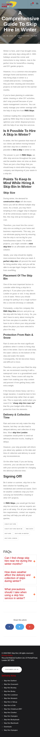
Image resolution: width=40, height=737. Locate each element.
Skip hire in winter (22, 533)
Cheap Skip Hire (10, 524)
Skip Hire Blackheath (11, 723)
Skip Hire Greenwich (11, 684)
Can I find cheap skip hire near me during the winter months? (18, 560)
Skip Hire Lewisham (11, 695)
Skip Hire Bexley (9, 691)
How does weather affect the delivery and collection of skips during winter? (17, 576)
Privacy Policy (7, 655)
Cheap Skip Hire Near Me (13, 528)
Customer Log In (11, 669)
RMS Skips (29, 528)
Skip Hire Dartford (10, 681)
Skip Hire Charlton (10, 712)
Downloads (8, 727)
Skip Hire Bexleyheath (11, 719)
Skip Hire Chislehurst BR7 (13, 709)
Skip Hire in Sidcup (10, 702)
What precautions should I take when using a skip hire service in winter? (16, 594)
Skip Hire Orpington (11, 716)
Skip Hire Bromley (10, 688)
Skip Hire (8, 533)
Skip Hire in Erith (10, 705)
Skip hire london (11, 538)
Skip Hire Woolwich (10, 698)
